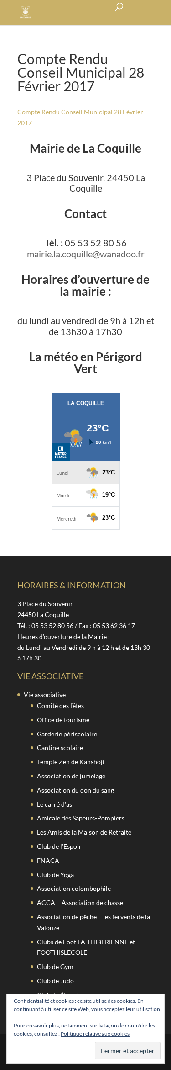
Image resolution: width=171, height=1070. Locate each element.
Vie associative (45, 694)
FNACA (48, 860)
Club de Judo (55, 981)
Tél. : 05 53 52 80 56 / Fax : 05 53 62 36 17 (76, 625)
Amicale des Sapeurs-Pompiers (80, 818)
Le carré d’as (54, 804)
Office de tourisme (63, 720)
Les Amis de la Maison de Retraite (84, 832)
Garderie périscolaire (67, 734)
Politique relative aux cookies (95, 1033)
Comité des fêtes (60, 705)
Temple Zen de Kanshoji (70, 762)
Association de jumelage (71, 776)
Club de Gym (55, 966)
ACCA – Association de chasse (80, 902)
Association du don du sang (75, 790)
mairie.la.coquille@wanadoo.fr (86, 253)
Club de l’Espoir (59, 846)
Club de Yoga (55, 874)
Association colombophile (74, 888)
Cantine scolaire (60, 747)
